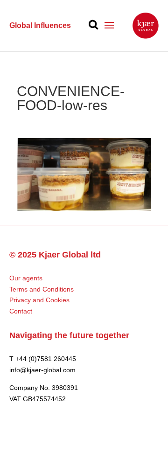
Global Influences (40, 25)
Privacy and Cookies (39, 300)
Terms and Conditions (41, 289)
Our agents (25, 278)
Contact (20, 311)
